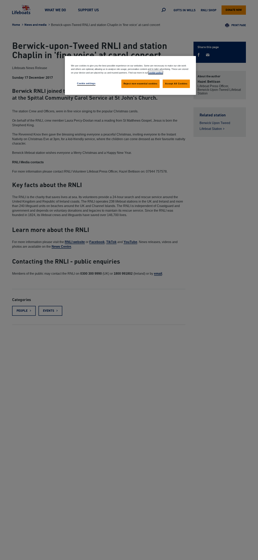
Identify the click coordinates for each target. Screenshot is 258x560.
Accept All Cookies (176, 83)
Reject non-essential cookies (140, 83)
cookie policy (156, 72)
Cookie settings (86, 83)
